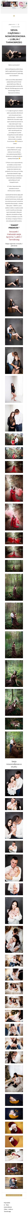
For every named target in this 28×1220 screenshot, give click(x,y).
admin (13, 24)
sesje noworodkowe (14, 1195)
